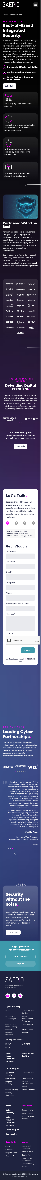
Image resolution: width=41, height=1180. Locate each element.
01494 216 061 (10, 987)
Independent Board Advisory (11, 1025)
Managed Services (14, 1039)
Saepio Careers (11, 1153)
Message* (10, 614)
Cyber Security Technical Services (10, 1057)
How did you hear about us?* (18, 603)
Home (8, 1105)
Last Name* (11, 561)
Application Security (9, 1074)
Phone (9, 593)
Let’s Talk (13, 932)
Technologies (12, 1068)
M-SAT (8, 1044)
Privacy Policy (27, 1152)
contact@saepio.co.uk (15, 659)
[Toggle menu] (35, 4)
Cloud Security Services (27, 1012)
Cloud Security (27, 1073)
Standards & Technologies (10, 1017)
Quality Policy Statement (27, 1159)
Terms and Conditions (26, 1147)
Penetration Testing (28, 1054)
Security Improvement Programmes (27, 1018)
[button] (16, 771)
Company (9, 1149)
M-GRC (8, 1047)
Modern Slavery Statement (28, 1165)
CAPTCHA (10, 634)
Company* (11, 582)
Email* (9, 572)
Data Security (10, 1078)
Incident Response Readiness (9, 1032)
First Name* (11, 551)
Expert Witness (27, 1024)
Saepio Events (27, 1110)
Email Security (27, 1078)
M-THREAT (26, 1044)
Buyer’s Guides (27, 1113)
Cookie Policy (27, 1155)
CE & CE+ (9, 1011)
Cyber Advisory (12, 1006)
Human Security (11, 1089)
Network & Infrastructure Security (27, 1083)
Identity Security (28, 1089)
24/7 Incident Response (27, 1031)
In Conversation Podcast (28, 1117)
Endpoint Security (8, 1082)
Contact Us (11, 1134)
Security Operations (9, 1094)
